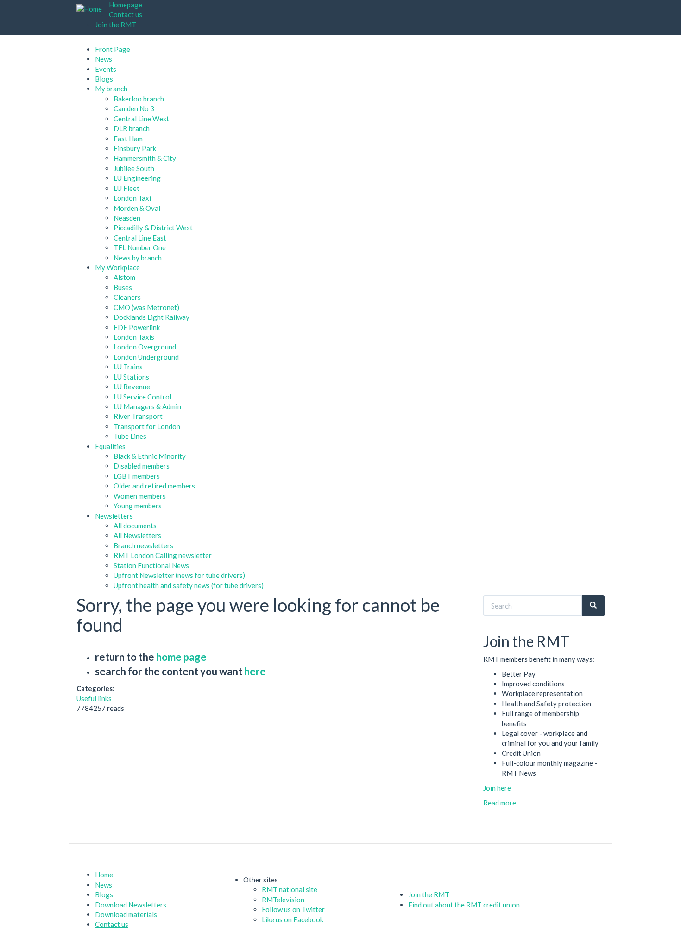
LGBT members (137, 476)
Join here (497, 788)
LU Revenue (132, 386)
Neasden (127, 218)
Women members (140, 496)
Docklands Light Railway (151, 317)
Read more (499, 803)
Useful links (94, 698)
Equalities (110, 446)
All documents (135, 525)
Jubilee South (134, 168)
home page (181, 657)
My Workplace (117, 267)
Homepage (125, 4)
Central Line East (140, 238)
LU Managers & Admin (147, 406)
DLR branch (132, 128)
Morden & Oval (137, 208)
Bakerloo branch (139, 99)
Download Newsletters (130, 904)
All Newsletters (137, 535)
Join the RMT (115, 24)
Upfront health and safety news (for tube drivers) (189, 585)
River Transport (138, 416)
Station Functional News (151, 565)
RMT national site (289, 889)
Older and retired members (154, 486)
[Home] (92, 9)
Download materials (126, 914)
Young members (138, 505)
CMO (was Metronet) (146, 307)
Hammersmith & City (145, 158)
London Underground (146, 357)
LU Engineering (137, 178)
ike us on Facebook (294, 919)
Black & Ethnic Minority (150, 456)
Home (104, 874)
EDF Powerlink (137, 327)
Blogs (104, 79)
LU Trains (128, 366)
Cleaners (127, 297)
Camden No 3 (134, 108)
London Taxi (132, 198)
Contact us (125, 14)
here (255, 671)
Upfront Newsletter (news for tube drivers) (179, 575)
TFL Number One (140, 247)
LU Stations (131, 377)
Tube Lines (130, 436)
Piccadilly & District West (153, 227)
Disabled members (142, 466)
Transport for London (147, 426)
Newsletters (114, 516)
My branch (111, 88)
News (103, 59)
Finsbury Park (135, 148)
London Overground (145, 346)
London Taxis (134, 337)
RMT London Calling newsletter (163, 555)
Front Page (112, 49)
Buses (123, 287)
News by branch (138, 258)
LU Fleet (126, 188)
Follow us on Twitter (293, 909)
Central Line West (141, 118)
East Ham (128, 138)
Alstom (124, 277)
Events (105, 69)
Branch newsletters (143, 545)
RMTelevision (283, 899)
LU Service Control (142, 397)
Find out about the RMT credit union (464, 904)
